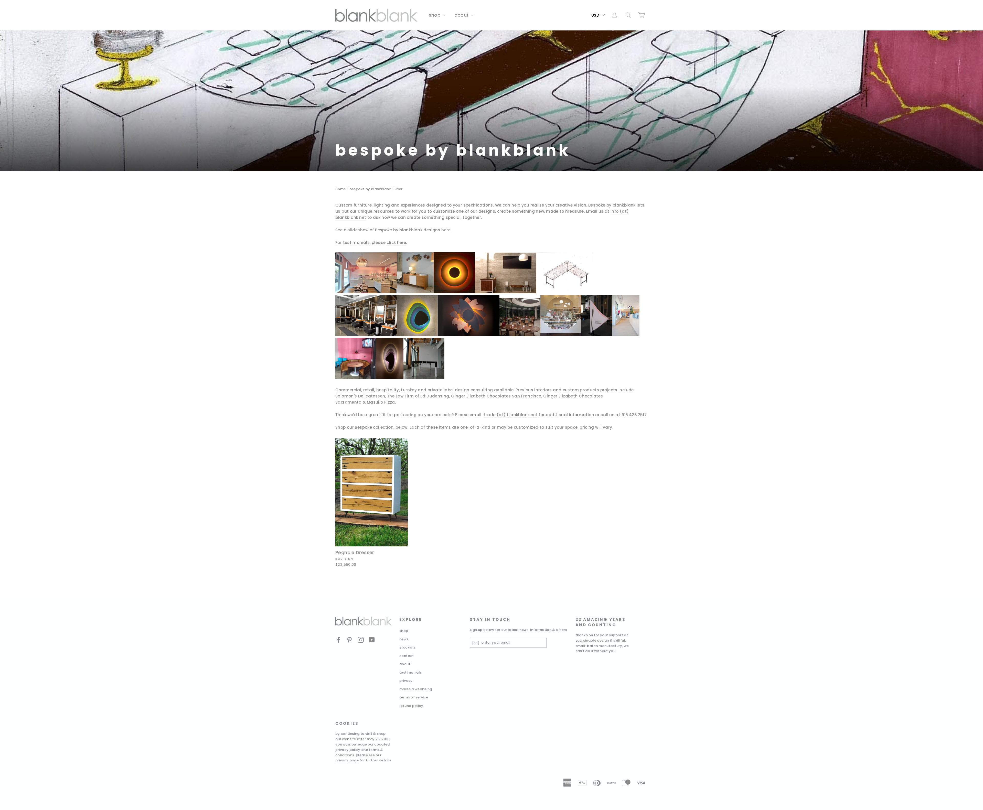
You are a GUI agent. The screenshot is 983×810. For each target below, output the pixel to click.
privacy (406, 680)
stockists (407, 647)
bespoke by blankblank (370, 189)
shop (435, 15)
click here (396, 242)
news (404, 639)
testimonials (410, 672)
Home (340, 189)
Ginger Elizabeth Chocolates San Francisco (496, 396)
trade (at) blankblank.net (510, 414)
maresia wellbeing (415, 689)
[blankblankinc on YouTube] (372, 639)
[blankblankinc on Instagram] (361, 639)
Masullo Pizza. (381, 402)
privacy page (347, 760)
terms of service (413, 697)
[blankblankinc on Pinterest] (349, 639)
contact (406, 655)
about (462, 15)
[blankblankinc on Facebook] (338, 639)
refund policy (411, 705)
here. (446, 230)
